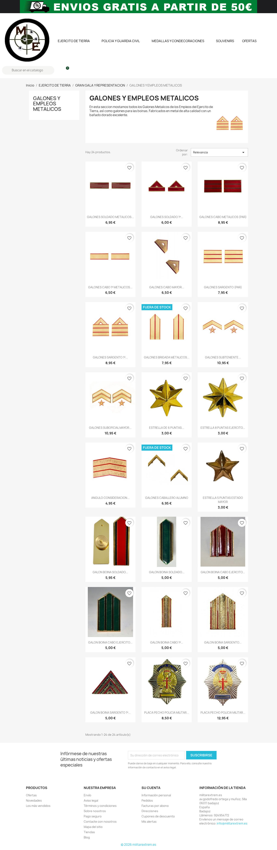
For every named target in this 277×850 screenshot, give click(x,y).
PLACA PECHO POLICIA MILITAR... (166, 712)
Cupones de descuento (158, 816)
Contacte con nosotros (100, 821)
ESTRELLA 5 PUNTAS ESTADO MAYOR (223, 500)
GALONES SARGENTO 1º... (110, 357)
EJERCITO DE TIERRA (74, 41)
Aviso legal (91, 800)
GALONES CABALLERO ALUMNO (166, 498)
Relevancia (219, 152)
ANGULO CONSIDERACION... (110, 498)
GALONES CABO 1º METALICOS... (110, 287)
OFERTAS (249, 41)
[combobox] (28, 70)
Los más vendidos (38, 806)
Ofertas (31, 795)
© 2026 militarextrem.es (138, 845)
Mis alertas (149, 821)
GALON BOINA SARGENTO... (223, 642)
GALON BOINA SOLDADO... (110, 572)
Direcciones (150, 811)
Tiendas (89, 832)
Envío (87, 795)
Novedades (34, 800)
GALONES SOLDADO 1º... (166, 217)
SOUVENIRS (225, 41)
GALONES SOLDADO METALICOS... (110, 217)
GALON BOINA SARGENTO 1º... (110, 712)
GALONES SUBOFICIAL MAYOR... (110, 428)
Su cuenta (151, 788)
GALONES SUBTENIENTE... (223, 357)
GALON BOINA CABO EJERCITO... (223, 572)
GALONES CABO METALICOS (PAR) (223, 217)
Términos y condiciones (100, 806)
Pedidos (147, 800)
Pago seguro (93, 816)
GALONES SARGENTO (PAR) (223, 287)
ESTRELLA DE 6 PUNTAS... (166, 428)
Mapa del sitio (93, 827)
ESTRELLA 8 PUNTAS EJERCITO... (223, 428)
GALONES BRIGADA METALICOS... (166, 357)
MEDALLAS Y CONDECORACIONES (178, 41)
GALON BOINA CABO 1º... (166, 642)
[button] (66, 70)
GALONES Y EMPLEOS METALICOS (47, 103)
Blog (87, 837)
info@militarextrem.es (232, 823)
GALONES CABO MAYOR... (166, 287)
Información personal (156, 795)
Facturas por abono (155, 806)
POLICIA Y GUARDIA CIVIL (121, 41)
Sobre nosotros (95, 811)
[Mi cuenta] (59, 70)
